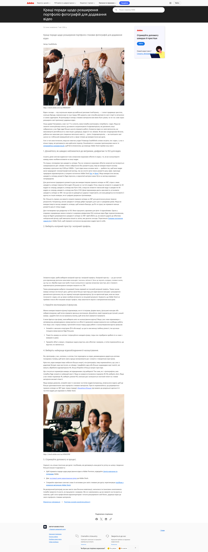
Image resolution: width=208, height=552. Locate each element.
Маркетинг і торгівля (86, 3)
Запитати (83, 544)
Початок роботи (53, 536)
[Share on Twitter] (101, 520)
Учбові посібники (53, 542)
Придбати (124, 3)
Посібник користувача (55, 539)
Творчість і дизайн (43, 3)
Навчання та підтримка (107, 3)
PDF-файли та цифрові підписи (64, 3)
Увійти (177, 3)
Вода (96, 173)
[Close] (135, 548)
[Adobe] (30, 3)
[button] (170, 3)
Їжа (91, 173)
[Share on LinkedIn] (106, 520)
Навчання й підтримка (55, 534)
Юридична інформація (51, 502)
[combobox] (139, 10)
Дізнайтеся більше (84, 388)
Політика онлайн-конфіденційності (77, 502)
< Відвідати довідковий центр (57, 529)
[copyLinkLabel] (110, 520)
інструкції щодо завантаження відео (63, 478)
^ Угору (162, 530)
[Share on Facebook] (96, 520)
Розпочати (114, 544)
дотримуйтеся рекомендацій (53, 146)
